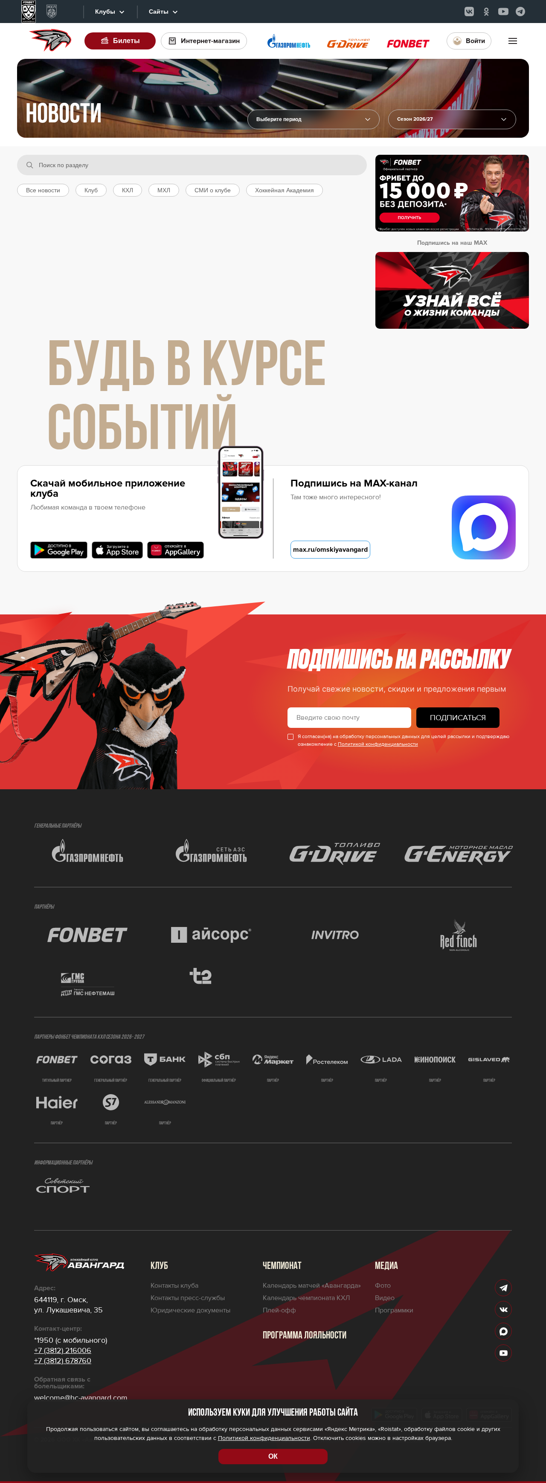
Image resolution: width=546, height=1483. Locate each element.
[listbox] (452, 119)
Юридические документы (190, 1310)
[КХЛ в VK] (469, 11)
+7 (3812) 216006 (62, 1350)
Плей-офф (279, 1310)
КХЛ (127, 190)
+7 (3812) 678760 (62, 1360)
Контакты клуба (174, 1285)
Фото (383, 1285)
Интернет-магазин (210, 41)
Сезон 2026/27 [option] (415, 119)
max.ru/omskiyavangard (330, 549)
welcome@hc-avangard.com (81, 1398)
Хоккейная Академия (284, 190)
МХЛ (163, 190)
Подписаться (458, 717)
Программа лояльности (304, 1336)
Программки (394, 1310)
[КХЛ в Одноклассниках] (486, 11)
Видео (385, 1298)
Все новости (43, 190)
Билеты (126, 40)
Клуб (91, 190)
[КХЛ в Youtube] (503, 11)
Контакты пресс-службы (188, 1298)
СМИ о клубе (213, 190)
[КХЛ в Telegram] (520, 11)
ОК (273, 1456)
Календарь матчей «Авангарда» (312, 1285)
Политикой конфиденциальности (378, 744)
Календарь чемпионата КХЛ (306, 1298)
